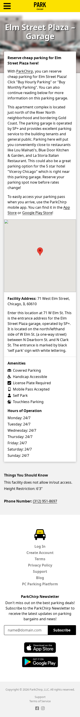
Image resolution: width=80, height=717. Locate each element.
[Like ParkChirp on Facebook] (37, 709)
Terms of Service (40, 701)
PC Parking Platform (40, 584)
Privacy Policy (40, 565)
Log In (40, 546)
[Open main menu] (7, 6)
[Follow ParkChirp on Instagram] (43, 709)
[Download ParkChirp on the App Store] (40, 647)
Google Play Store (37, 212)
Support (40, 571)
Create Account (40, 552)
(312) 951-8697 (45, 501)
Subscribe (61, 630)
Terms (40, 558)
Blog (40, 577)
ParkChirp (40, 6)
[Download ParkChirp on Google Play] (40, 662)
